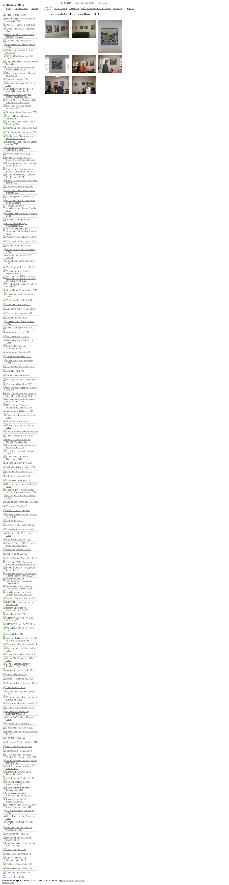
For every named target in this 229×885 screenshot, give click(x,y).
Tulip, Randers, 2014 (15, 687)
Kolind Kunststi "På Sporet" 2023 (21, 241)
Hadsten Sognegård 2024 (18, 220)
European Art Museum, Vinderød (21, 529)
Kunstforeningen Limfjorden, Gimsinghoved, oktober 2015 (19, 593)
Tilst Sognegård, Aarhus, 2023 (20, 267)
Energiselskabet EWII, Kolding (20, 525)
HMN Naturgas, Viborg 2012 (19, 746)
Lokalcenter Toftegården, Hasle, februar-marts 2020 (20, 400)
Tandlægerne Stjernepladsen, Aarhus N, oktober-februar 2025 (20, 170)
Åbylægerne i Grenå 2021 (18, 352)
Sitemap (103, 3)
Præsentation (21, 8)
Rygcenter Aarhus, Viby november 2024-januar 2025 (21, 164)
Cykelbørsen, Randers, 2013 (19, 723)
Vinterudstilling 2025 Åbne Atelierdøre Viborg (18, 148)
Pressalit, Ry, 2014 (14, 634)
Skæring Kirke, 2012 (15, 738)
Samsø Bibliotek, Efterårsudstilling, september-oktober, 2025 (22, 101)
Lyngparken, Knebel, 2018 (18, 480)
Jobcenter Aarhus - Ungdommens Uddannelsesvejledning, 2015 (21, 574)
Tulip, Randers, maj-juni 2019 (19, 436)
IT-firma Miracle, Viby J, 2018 (19, 463)
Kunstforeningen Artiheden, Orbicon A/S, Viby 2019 (18, 440)
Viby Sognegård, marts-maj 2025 (21, 132)
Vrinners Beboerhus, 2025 (18, 154)
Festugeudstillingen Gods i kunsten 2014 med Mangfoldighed (22, 639)
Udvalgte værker (48, 8)
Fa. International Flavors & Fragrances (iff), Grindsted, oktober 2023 (22, 231)
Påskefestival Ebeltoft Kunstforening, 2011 (16, 800)
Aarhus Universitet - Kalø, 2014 (20, 670)
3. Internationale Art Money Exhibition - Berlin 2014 (18, 665)
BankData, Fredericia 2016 (18, 549)
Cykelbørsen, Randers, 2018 (19, 472)
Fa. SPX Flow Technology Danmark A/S (18, 117)
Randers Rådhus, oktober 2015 (20, 598)
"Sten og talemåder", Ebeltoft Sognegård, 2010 (19, 828)
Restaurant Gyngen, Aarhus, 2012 (21, 742)
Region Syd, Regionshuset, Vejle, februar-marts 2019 (21, 446)
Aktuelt (35, 8)
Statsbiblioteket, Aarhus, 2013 (19, 728)
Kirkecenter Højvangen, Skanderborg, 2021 (17, 347)
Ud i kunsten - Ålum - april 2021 (20, 380)
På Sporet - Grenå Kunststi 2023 (21, 237)
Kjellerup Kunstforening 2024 (19, 187)
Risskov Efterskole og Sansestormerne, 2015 (16, 609)
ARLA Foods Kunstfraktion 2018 (20, 467)
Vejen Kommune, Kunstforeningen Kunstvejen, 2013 (21, 698)
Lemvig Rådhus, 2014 (16, 674)
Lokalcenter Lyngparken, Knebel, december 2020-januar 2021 (21, 395)
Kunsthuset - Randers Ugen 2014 (21, 644)
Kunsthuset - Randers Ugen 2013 (21, 703)
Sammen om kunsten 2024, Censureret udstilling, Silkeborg (20, 159)
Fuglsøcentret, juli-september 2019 (22, 431)
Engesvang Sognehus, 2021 (19, 384)
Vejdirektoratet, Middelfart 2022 (20, 300)
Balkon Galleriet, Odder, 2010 (19, 868)
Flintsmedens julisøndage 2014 (20, 654)
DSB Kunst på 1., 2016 (16, 554)
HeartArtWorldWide (102, 8)
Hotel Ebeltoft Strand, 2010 (18, 854)
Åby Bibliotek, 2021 (15, 371)
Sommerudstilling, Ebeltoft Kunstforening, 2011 (18, 783)
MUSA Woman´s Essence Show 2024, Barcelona (20, 201)
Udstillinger (74, 8)
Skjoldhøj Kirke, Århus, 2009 (19, 873)
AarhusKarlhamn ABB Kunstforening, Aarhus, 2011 (19, 794)
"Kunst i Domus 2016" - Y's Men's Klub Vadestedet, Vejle (21, 544)
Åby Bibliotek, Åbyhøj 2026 (18, 41)
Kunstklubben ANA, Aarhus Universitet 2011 (18, 773)
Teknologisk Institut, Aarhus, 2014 (21, 683)
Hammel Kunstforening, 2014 (19, 679)
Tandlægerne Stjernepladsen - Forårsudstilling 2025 (20, 137)
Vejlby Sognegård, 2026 (17, 79)
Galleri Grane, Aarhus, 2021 (19, 375)
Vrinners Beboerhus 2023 (18, 246)
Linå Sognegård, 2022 (16, 318)
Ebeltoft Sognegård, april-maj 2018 (22, 502)
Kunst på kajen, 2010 (16, 849)
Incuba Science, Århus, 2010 (19, 864)
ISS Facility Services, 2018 (18, 476)
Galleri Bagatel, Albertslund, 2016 (21, 558)
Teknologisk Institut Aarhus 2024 (21, 197)
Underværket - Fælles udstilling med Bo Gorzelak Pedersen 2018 (21, 491)
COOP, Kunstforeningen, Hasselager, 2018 (17, 458)
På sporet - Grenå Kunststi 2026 (20, 25)
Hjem (8, 8)
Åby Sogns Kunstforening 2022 (20, 309)
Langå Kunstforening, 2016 (18, 539)
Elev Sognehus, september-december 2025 (19, 107)
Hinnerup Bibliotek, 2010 (17, 834)
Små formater (87, 8)
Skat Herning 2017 (14, 520)
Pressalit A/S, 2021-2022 (17, 336)
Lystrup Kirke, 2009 (15, 877)
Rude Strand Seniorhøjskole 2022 (21, 290)
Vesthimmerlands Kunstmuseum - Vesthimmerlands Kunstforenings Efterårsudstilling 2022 (21, 278)
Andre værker (60, 8)
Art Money (117, 8)
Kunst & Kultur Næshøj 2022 (19, 313)
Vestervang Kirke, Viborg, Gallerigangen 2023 (17, 272)
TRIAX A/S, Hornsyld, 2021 (18, 356)
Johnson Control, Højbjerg (18, 510)
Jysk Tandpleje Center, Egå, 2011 (21, 778)
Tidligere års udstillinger (17, 15)
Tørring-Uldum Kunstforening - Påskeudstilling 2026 (20, 68)
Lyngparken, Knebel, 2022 (18, 304)
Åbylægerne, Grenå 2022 (18, 332)
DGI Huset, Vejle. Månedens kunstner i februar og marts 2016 (21, 563)
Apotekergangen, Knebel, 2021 (20, 367)
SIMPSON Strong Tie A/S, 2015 (20, 624)
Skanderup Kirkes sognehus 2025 (21, 128)
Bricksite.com (8, 882)
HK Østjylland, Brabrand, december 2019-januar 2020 (19, 406)
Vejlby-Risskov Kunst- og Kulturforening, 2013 (17, 712)
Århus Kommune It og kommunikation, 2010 (16, 859)
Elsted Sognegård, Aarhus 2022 (20, 328)
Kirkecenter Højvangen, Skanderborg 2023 (17, 224)
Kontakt (130, 8)
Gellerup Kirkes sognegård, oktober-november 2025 (18, 95)
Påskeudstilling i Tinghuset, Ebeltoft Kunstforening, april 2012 (21, 756)
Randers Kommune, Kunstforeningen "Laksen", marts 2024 (21, 208)
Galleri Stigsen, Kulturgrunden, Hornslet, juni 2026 (20, 35)
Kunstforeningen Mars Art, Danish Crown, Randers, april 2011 (21, 806)
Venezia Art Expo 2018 (16, 506)
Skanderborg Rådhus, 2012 (19, 751)
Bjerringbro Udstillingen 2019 (19, 411)
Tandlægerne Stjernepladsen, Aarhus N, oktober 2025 (19, 90)
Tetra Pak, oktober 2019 (17, 421)
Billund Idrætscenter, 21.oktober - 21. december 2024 (21, 176)
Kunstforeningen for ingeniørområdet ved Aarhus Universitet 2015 (19, 581)
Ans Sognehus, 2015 (15, 614)
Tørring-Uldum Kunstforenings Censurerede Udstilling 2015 (20, 587)
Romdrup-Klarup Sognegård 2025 (22, 112)
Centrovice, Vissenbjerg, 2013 (20, 708)
